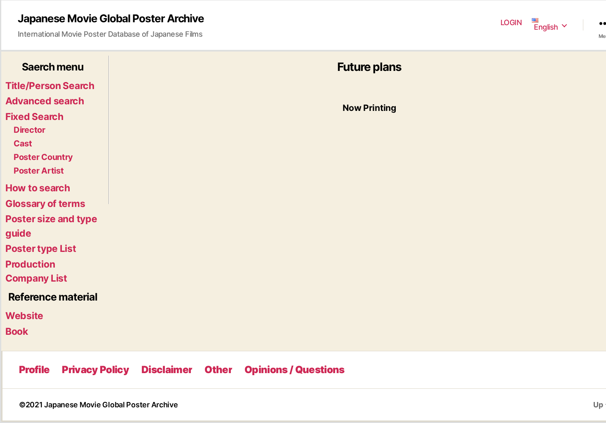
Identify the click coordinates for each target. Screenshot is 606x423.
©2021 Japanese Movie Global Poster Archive (98, 404)
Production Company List (36, 271)
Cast (23, 143)
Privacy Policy (95, 370)
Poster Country (43, 157)
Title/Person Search (49, 86)
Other (218, 370)
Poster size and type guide (51, 226)
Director (29, 130)
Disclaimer (166, 370)
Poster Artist (39, 171)
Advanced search (44, 101)
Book (16, 331)
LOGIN (511, 22)
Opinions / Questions (294, 370)
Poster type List (40, 248)
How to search (37, 188)
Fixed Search (34, 116)
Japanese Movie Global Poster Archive (111, 18)
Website (24, 316)
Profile (34, 370)
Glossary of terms (45, 203)
